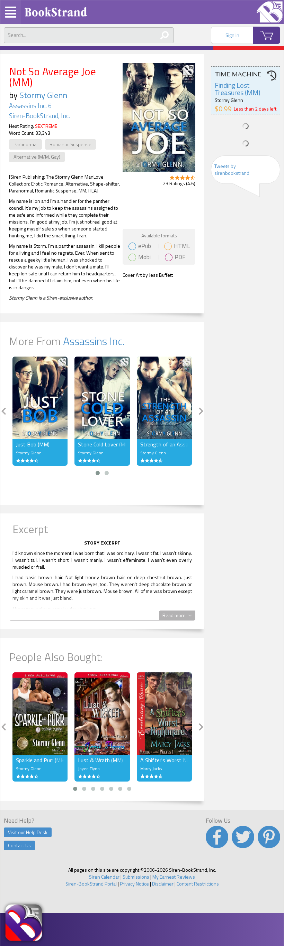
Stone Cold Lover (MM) (102, 444)
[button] (97, 473)
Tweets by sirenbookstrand (231, 169)
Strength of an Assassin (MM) (164, 444)
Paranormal (25, 144)
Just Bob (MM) (33, 444)
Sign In (232, 35)
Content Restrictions (198, 883)
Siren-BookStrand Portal (91, 883)
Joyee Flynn (89, 768)
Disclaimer (163, 883)
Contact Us (19, 845)
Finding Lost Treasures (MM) (237, 89)
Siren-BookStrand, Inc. (39, 116)
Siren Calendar (104, 876)
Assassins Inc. (94, 341)
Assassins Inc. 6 (30, 106)
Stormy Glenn (43, 95)
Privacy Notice (134, 883)
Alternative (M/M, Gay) (37, 156)
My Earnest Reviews (173, 876)
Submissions (136, 876)
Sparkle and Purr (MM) (40, 760)
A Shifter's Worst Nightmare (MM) (164, 760)
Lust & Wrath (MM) (100, 760)
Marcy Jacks (151, 768)
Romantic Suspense (70, 144)
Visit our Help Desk (27, 832)
